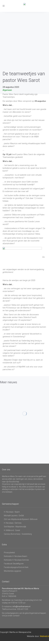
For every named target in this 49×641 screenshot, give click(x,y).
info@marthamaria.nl (21, 606)
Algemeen (7, 90)
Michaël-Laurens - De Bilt (14, 516)
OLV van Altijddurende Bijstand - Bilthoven (21, 519)
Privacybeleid (9, 552)
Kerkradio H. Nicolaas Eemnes (16, 560)
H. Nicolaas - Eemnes (12, 523)
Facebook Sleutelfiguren (14, 564)
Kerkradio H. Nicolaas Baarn (15, 556)
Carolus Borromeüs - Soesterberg (18, 534)
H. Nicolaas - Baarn (12, 512)
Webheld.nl (44, 636)
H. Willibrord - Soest (12, 530)
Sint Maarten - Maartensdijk (15, 527)
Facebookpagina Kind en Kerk (16, 567)
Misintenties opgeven (12, 571)
